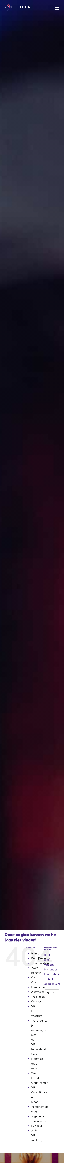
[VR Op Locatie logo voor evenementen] (18, 5)
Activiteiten (38, 992)
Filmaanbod (39, 987)
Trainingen (38, 997)
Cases (35, 1054)
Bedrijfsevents (40, 958)
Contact (36, 1001)
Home (35, 953)
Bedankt (36, 1126)
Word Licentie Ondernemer (39, 1078)
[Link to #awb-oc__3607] (57, 7)
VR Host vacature (36, 1011)
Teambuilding (40, 963)
